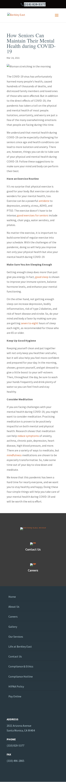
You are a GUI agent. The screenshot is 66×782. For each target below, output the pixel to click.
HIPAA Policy (16, 686)
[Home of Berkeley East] (16, 15)
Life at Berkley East (20, 646)
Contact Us (15, 656)
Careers (13, 616)
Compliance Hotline (20, 676)
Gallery (12, 626)
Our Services (15, 636)
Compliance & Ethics (20, 666)
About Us (13, 606)
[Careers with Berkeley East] (33, 564)
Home (12, 596)
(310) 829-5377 (35, 4)
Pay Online (14, 696)
